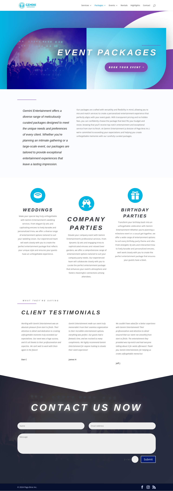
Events (112, 5)
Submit (148, 459)
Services (85, 5)
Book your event (125, 67)
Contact (146, 5)
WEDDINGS (38, 209)
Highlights (135, 5)
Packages (99, 5)
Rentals (124, 5)
